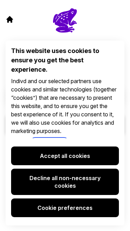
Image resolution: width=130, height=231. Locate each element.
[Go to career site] (10, 19)
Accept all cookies (65, 155)
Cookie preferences (65, 207)
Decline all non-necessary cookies (65, 182)
